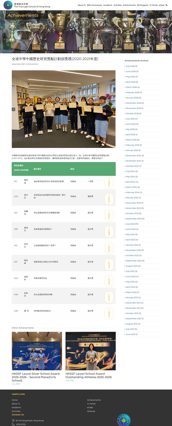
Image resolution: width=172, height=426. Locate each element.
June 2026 (131, 71)
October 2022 (132, 255)
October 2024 (132, 166)
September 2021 (133, 318)
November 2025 (133, 108)
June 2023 (131, 229)
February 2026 (132, 92)
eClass (90, 407)
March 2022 (131, 292)
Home (15, 400)
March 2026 (131, 87)
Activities (16, 411)
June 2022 (131, 276)
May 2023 (130, 234)
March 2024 (131, 187)
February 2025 (132, 145)
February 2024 (133, 192)
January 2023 (132, 245)
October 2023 (132, 213)
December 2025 (133, 103)
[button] (166, 5)
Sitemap (91, 411)
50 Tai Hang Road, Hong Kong (30, 420)
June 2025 (131, 124)
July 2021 (130, 329)
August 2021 (131, 324)
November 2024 (133, 161)
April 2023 (130, 240)
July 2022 (130, 271)
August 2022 (132, 266)
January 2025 (132, 150)
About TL (16, 404)
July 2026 (130, 66)
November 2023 (133, 208)
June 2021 (130, 334)
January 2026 (132, 98)
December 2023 (133, 203)
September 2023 (134, 219)
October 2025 (132, 113)
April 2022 (130, 287)
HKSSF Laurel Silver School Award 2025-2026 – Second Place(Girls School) (36, 377)
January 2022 (132, 297)
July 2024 (130, 171)
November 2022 (133, 250)
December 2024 (133, 155)
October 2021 (132, 313)
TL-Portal (91, 404)
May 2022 (130, 282)
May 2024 (130, 176)
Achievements (32, 64)
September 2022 (134, 261)
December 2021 (133, 303)
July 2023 (130, 224)
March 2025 (131, 140)
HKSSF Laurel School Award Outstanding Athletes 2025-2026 (89, 375)
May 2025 (130, 129)
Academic (16, 407)
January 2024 (132, 198)
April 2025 (130, 134)
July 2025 (130, 119)
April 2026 (130, 82)
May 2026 (130, 77)
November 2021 (133, 308)
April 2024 (130, 182)
